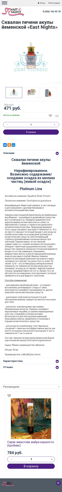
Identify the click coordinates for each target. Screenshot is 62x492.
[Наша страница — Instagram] (58, 483)
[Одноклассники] (9, 145)
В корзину (31, 132)
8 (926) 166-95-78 (51, 11)
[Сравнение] (57, 115)
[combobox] (31, 387)
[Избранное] (50, 115)
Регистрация (54, 3)
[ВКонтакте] (5, 145)
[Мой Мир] (13, 145)
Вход (42, 3)
